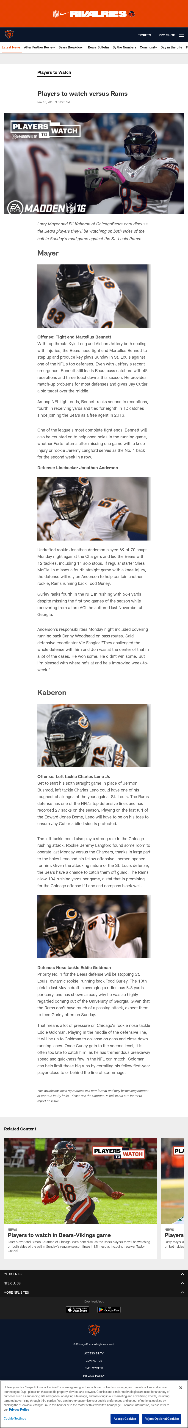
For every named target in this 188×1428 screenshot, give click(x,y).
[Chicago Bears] (94, 1331)
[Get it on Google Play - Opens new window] (109, 1312)
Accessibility (94, 1353)
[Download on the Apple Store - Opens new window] (77, 1310)
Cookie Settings (15, 1418)
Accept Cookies (125, 1418)
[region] (94, 1404)
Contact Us (94, 1360)
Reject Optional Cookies (162, 1418)
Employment (94, 1368)
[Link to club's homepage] (9, 33)
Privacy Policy (94, 1375)
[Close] (181, 1388)
